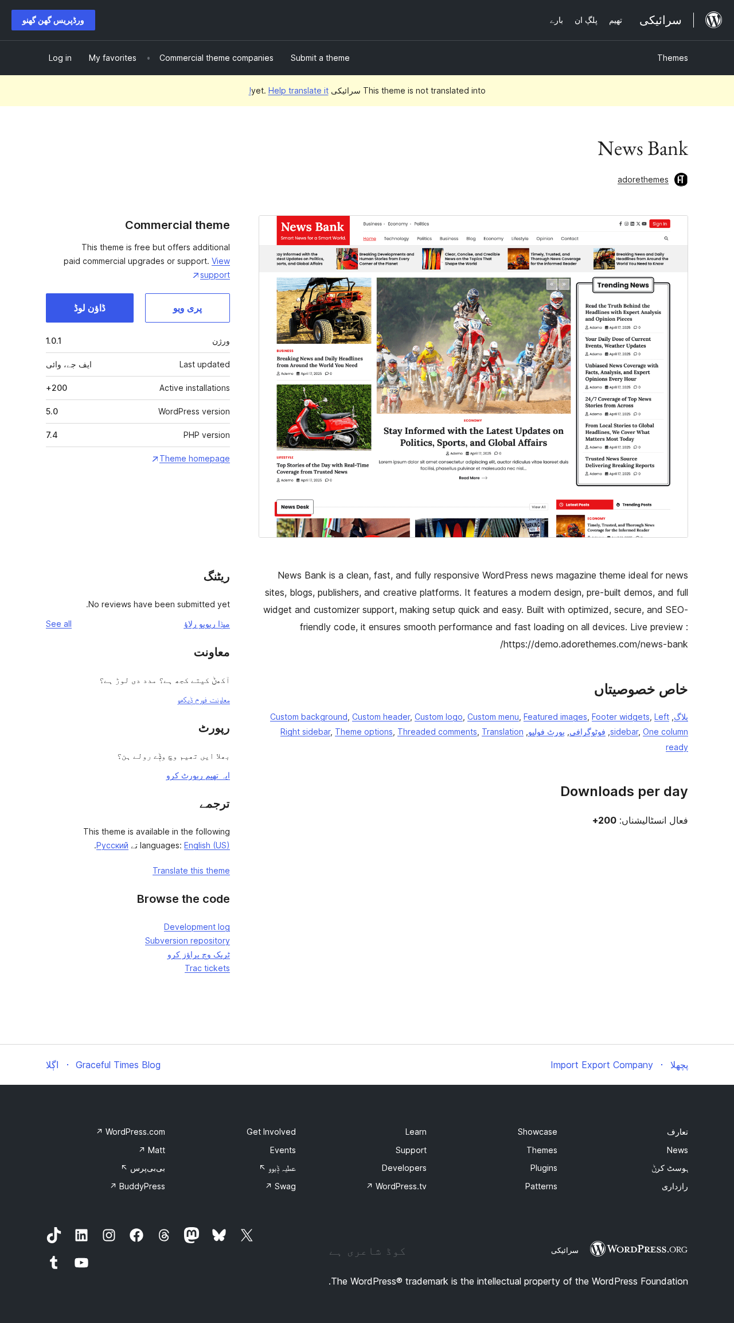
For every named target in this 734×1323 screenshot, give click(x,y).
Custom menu (493, 716)
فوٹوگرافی (587, 731)
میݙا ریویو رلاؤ (207, 623)
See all (59, 623)
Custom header (381, 716)
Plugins (543, 1168)
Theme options (364, 731)
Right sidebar (305, 731)
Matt (151, 1150)
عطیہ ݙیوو (277, 1168)
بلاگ (681, 716)
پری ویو (187, 307)
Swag (280, 1186)
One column (665, 731)
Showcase (537, 1131)
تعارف (677, 1131)
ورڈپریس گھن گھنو (53, 20)
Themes (672, 58)
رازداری (675, 1186)
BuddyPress (137, 1186)
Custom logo (439, 716)
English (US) (207, 845)
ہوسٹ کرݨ (669, 1168)
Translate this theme (191, 870)
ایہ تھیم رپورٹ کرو (198, 775)
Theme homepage (194, 458)
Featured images (555, 716)
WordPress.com (130, 1131)
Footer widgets (621, 716)
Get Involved (271, 1131)
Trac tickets (207, 968)
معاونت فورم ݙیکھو (203, 699)
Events (283, 1150)
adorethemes (643, 179)
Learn (416, 1131)
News (677, 1150)
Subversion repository (187, 940)
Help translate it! (289, 90)
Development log (197, 927)
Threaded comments (437, 731)
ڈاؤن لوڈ (90, 307)
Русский (112, 845)
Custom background (309, 716)
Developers (404, 1168)
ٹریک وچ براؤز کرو (198, 954)
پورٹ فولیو (546, 731)
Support (411, 1150)
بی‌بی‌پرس (142, 1168)
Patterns (541, 1186)
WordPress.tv (396, 1186)
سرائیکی (565, 1250)
